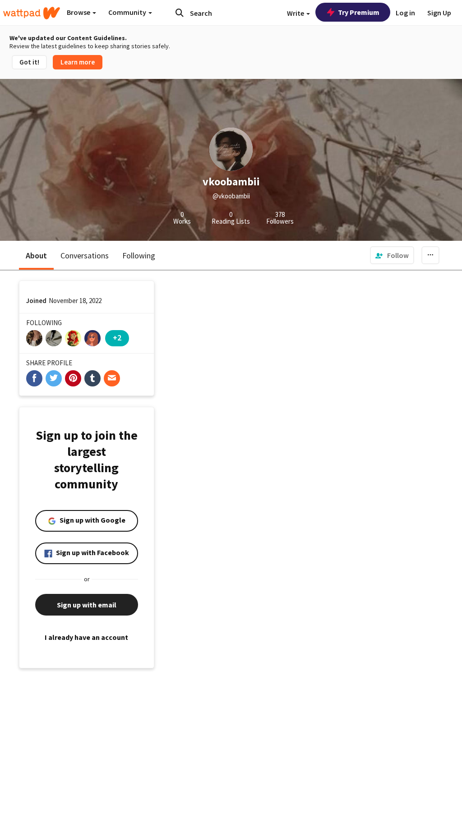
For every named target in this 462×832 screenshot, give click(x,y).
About (36, 255)
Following (138, 255)
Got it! (29, 62)
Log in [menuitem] (405, 12)
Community (128, 12)
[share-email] (112, 378)
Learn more (77, 62)
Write (296, 13)
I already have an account (86, 637)
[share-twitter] (54, 378)
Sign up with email (86, 604)
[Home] (31, 13)
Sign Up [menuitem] (439, 12)
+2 (117, 337)
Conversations (84, 255)
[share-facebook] (34, 378)
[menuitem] (392, 255)
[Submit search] (179, 12)
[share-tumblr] (92, 378)
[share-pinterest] (73, 378)
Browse (79, 12)
